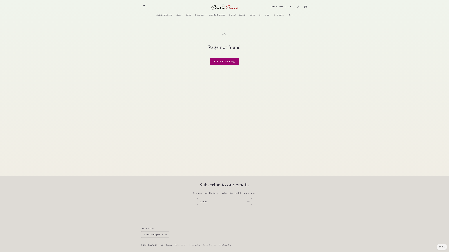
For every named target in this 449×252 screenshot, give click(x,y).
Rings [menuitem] (178, 15)
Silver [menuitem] (252, 15)
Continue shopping (224, 61)
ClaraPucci (152, 245)
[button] (144, 6)
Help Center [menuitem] (279, 15)
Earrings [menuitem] (242, 15)
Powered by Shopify (164, 245)
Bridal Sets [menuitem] (199, 15)
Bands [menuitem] (188, 15)
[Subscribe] (248, 201)
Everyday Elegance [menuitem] (217, 15)
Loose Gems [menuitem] (264, 15)
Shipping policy (225, 245)
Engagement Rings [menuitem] (164, 15)
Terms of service (209, 245)
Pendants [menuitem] (233, 15)
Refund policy (180, 245)
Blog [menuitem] (291, 15)
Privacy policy (194, 245)
